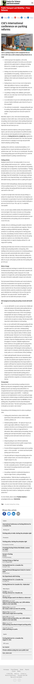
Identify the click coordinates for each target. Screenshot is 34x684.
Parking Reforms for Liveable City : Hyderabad (16, 584)
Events (13, 671)
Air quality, (7, 504)
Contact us (23, 673)
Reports (27, 669)
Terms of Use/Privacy (10, 675)
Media (18, 671)
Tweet (12, 18)
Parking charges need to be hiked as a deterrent (16, 597)
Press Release (14, 669)
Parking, (17, 504)
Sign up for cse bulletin (16, 677)
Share (5, 18)
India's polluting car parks (10, 629)
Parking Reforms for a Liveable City (13, 565)
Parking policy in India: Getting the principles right (17, 533)
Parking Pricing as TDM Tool (11, 560)
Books (21, 669)
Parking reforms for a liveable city (12, 593)
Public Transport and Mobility (12, 8)
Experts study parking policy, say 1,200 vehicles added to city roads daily (16, 603)
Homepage (6, 669)
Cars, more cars (7, 653)
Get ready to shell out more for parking (14, 608)
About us (16, 673)
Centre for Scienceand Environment (13, 2)
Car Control (6, 647)
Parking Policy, (12, 504)
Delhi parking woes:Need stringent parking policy (17, 624)
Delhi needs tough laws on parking (12, 613)
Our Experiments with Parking (11, 576)
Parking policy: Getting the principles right (15, 541)
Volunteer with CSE (22, 675)
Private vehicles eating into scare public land (15, 650)
